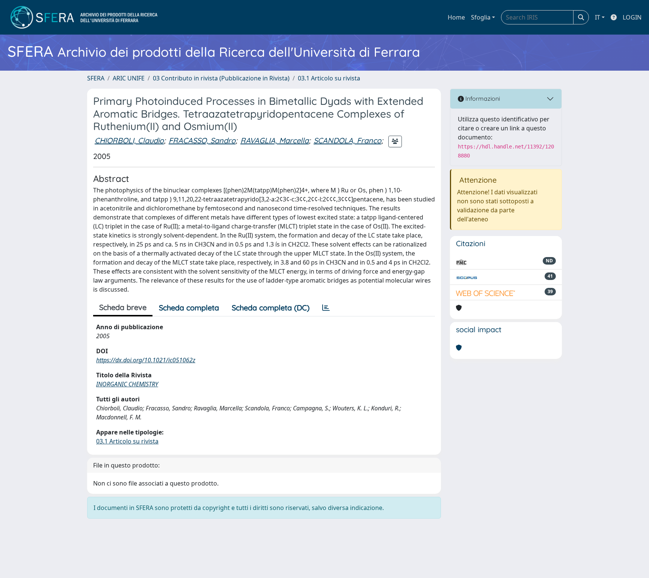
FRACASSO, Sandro (202, 140)
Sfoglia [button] (481, 17)
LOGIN (632, 17)
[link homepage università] (84, 17)
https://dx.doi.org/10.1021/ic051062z (145, 360)
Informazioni (482, 98)
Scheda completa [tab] (189, 307)
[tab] (326, 308)
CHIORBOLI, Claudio (129, 140)
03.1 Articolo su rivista (329, 78)
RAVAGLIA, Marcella (274, 140)
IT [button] (597, 17)
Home (456, 17)
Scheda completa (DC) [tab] (270, 307)
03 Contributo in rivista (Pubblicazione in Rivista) (221, 78)
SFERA (95, 78)
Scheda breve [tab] (122, 307)
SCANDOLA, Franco (347, 140)
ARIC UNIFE (129, 78)
